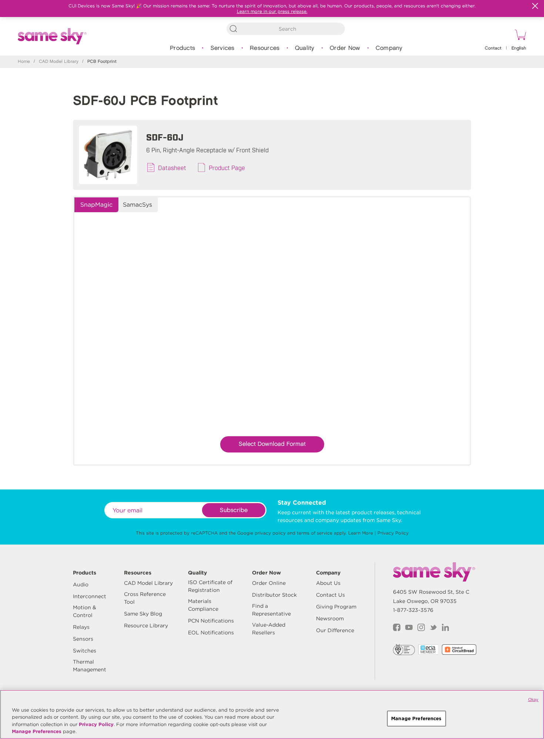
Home (24, 62)
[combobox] (285, 29)
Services (223, 48)
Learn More (360, 533)
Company (389, 48)
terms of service (314, 533)
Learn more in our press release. (272, 11)
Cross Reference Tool (145, 598)
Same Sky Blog (143, 614)
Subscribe (234, 510)
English (518, 48)
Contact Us (330, 595)
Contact (493, 48)
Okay (533, 699)
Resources (264, 48)
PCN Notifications (211, 621)
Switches (84, 651)
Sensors (83, 639)
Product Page (227, 167)
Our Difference (335, 630)
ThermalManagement (89, 665)
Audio (80, 584)
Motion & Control (84, 611)
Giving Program (336, 607)
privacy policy (270, 533)
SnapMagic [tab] (96, 204)
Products (182, 48)
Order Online (269, 583)
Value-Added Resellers (268, 628)
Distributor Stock (274, 595)
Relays (81, 627)
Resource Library (146, 625)
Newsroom (330, 618)
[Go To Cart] (519, 36)
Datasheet (172, 167)
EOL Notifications (211, 632)
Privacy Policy (393, 533)
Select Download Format (272, 444)
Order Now (345, 48)
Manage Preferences (36, 731)
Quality (305, 48)
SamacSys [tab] (137, 204)
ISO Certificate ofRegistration (210, 586)
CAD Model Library (58, 62)
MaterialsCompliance (203, 605)
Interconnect (89, 596)
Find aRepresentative (271, 610)
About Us (328, 583)
